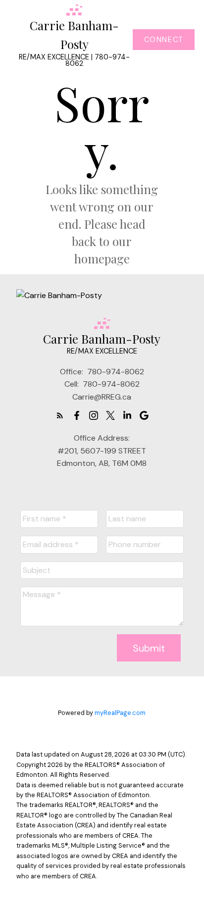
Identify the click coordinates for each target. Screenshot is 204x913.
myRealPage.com (120, 713)
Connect (164, 39)
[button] (164, 39)
